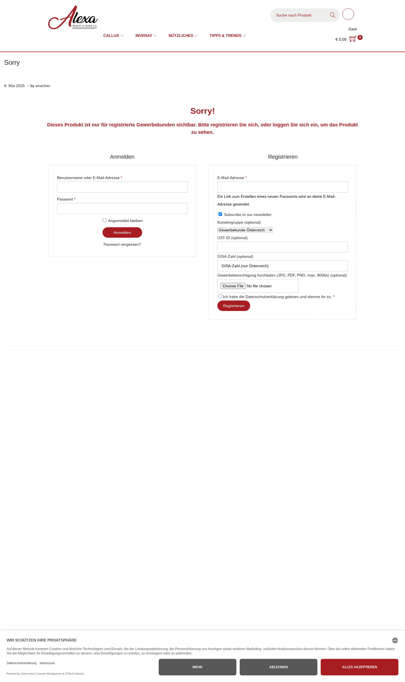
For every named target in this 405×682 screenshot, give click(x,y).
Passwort (76, 198)
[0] (353, 39)
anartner (43, 85)
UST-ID (232, 238)
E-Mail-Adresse (241, 177)
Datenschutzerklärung (264, 296)
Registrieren (233, 306)
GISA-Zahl (235, 256)
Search (333, 15)
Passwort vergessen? (122, 244)
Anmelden (122, 232)
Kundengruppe (239, 222)
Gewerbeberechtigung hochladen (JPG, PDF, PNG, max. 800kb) (282, 275)
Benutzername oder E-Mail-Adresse (99, 177)
